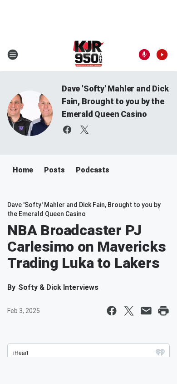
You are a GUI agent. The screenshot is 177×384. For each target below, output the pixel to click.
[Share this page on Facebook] (111, 310)
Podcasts (92, 170)
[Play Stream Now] (162, 54)
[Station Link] (89, 54)
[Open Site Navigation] (12, 54)
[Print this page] (163, 310)
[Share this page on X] (129, 310)
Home (23, 170)
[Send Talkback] (144, 54)
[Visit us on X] (84, 129)
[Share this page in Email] (146, 310)
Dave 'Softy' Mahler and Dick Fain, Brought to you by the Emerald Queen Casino (115, 101)
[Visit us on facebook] (67, 129)
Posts (54, 170)
